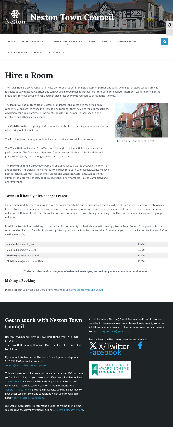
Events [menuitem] (38, 52)
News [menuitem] (92, 41)
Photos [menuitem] (107, 41)
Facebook (105, 352)
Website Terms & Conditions (27, 397)
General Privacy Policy (17, 389)
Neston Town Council (72, 17)
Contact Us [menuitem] (56, 52)
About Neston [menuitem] (127, 41)
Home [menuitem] (11, 41)
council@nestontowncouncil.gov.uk (83, 289)
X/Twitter (113, 346)
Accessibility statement (69, 409)
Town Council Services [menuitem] (67, 41)
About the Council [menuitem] (33, 41)
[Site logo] (15, 26)
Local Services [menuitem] (17, 52)
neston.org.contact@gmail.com (111, 331)
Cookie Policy (12, 381)
